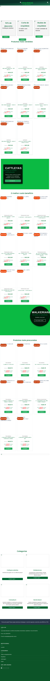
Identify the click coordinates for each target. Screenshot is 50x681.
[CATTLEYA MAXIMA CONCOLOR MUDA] (25, 57)
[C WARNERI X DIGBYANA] (25, 352)
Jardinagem (3, 659)
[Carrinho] (48, 3)
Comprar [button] (8, 79)
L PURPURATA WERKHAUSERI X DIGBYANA (25, 401)
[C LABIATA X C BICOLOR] (8, 352)
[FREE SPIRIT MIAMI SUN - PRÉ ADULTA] (8, 57)
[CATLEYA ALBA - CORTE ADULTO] (25, 278)
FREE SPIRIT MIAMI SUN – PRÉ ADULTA (9, 69)
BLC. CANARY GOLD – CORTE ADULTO (25, 254)
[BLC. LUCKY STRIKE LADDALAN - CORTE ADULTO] (8, 241)
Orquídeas (3, 656)
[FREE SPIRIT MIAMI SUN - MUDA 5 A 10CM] (8, 130)
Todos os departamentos (6, 654)
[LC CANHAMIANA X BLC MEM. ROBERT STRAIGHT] (41, 388)
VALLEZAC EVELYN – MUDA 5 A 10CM (41, 105)
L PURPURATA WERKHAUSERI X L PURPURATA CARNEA (8, 438)
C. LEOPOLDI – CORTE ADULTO (25, 217)
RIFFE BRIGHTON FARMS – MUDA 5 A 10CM (25, 105)
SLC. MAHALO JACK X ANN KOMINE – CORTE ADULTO (41, 217)
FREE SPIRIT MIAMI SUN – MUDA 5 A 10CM (8, 142)
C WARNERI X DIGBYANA (25, 364)
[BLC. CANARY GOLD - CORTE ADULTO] (25, 241)
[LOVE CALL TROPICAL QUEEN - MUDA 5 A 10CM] (25, 130)
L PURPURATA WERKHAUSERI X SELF (25, 438)
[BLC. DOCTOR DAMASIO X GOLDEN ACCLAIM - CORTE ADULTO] (41, 241)
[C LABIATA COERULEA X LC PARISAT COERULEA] (8, 388)
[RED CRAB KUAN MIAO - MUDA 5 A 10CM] (8, 93)
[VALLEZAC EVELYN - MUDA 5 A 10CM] (41, 93)
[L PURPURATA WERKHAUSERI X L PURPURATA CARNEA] (8, 425)
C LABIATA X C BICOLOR (8, 364)
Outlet (2, 661)
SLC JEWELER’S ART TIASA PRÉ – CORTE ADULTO (8, 291)
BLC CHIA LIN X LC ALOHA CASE (41, 364)
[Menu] (1, 3)
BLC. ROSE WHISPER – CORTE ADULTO (8, 217)
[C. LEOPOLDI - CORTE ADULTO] (25, 204)
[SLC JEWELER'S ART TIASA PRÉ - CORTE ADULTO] (8, 278)
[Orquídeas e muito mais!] (25, 3)
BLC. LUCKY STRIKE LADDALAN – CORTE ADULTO (8, 254)
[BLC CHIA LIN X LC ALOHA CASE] (41, 352)
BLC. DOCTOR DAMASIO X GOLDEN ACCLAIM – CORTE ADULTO (42, 254)
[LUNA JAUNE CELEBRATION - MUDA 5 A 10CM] (41, 57)
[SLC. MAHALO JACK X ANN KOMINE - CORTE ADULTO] (41, 204)
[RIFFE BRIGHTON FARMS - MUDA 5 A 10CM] (25, 93)
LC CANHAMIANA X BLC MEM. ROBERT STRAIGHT (42, 401)
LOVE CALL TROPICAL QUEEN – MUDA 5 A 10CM (25, 142)
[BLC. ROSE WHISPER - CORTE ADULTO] (8, 204)
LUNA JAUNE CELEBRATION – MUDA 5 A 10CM (41, 69)
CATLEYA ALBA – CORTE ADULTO (25, 290)
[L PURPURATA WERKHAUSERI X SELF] (25, 425)
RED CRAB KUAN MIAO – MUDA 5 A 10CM (8, 105)
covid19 (2, 647)
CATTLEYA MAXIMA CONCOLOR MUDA (25, 69)
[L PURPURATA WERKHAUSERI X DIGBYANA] (25, 388)
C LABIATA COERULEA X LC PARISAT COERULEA (8, 401)
